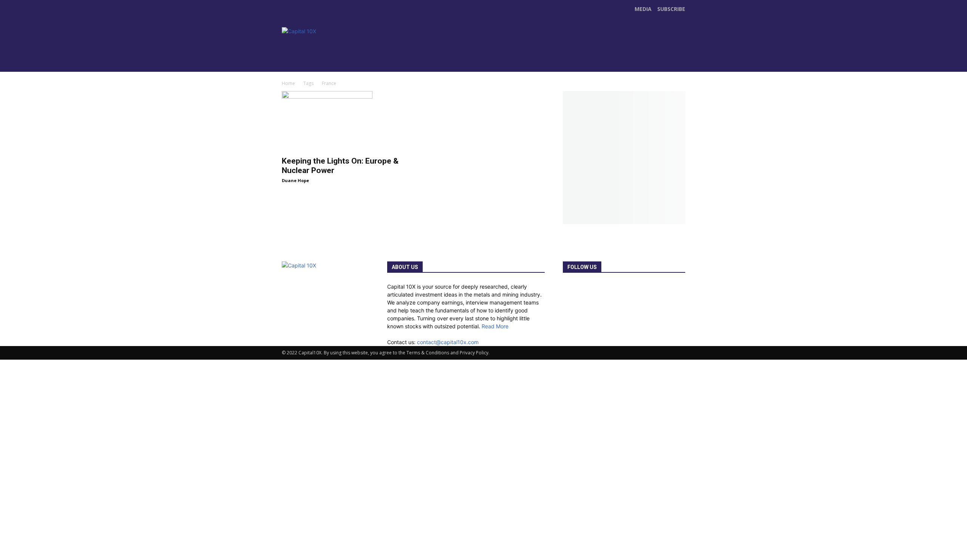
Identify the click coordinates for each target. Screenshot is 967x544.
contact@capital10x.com (448, 342)
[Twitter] (441, 56)
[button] (678, 63)
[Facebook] (425, 56)
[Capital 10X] (334, 48)
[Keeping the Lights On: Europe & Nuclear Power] (343, 121)
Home (288, 83)
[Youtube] (457, 56)
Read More (495, 326)
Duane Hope (295, 180)
